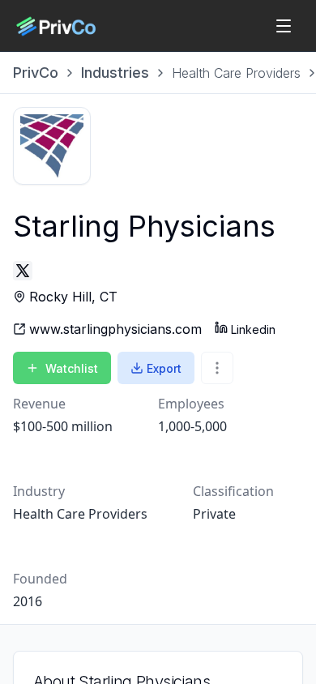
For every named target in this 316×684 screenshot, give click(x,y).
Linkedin (253, 329)
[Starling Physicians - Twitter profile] (22, 270)
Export (164, 368)
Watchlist (71, 368)
